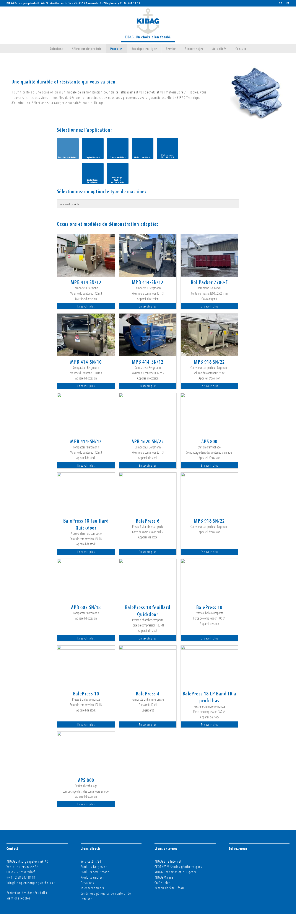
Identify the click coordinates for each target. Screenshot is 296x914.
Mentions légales (18, 898)
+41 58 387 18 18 (129, 3)
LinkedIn (251, 863)
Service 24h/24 (91, 861)
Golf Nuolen (163, 882)
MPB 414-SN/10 (86, 361)
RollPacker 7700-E (209, 281)
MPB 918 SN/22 (209, 361)
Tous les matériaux (68, 157)
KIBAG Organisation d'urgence (176, 871)
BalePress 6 (148, 520)
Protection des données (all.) (27, 892)
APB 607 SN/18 (86, 606)
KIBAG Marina (164, 877)
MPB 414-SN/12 (147, 281)
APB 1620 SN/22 (148, 441)
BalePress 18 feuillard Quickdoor (86, 524)
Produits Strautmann (95, 871)
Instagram (243, 863)
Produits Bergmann (94, 866)
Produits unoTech (93, 877)
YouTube (258, 863)
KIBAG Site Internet (168, 861)
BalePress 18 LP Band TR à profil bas (209, 697)
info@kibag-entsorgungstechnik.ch (31, 882)
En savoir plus (86, 306)
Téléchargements (92, 887)
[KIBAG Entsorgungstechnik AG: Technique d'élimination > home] (148, 25)
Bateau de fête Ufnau (169, 887)
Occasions (87, 882)
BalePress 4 (148, 693)
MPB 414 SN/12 (86, 281)
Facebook (235, 863)
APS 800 (209, 441)
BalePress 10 (209, 606)
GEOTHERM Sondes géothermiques (178, 866)
